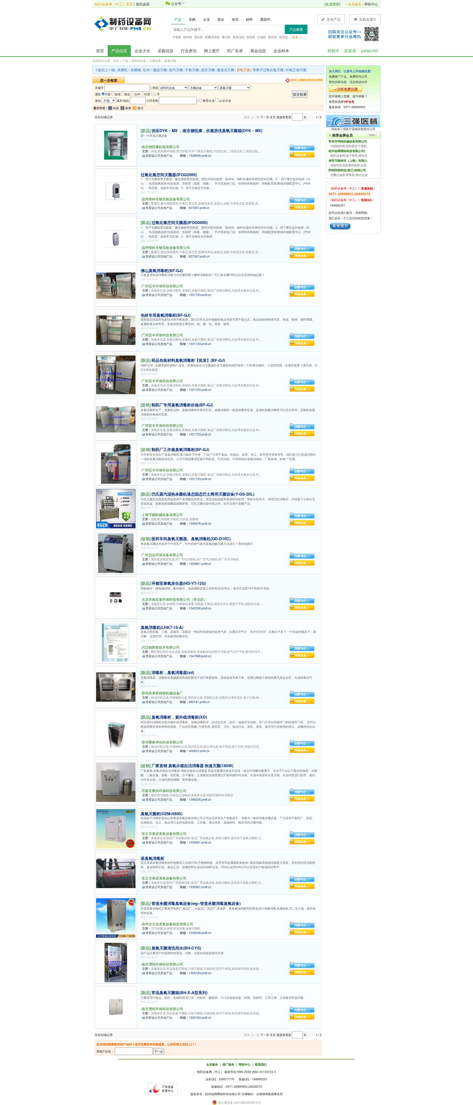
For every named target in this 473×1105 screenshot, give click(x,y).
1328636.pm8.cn (200, 155)
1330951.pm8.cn (200, 842)
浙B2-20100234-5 (264, 1072)
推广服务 (228, 1064)
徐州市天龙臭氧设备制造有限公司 (167, 923)
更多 (295, 37)
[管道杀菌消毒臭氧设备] (115, 917)
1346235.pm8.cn (200, 799)
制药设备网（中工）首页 (114, 3)
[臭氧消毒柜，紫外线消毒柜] (115, 733)
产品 (125, 60)
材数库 (333, 50)
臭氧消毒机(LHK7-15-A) (162, 627)
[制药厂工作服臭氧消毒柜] (115, 463)
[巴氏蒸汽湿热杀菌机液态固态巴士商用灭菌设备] (115, 508)
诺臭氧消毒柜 (152, 858)
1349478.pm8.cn (200, 523)
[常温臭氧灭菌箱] (115, 1006)
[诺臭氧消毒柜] (115, 873)
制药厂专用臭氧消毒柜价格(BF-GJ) (182, 405)
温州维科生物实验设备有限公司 (166, 198)
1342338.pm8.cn (200, 608)
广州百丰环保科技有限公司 (162, 285)
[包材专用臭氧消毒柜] (115, 330)
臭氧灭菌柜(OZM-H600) (161, 813)
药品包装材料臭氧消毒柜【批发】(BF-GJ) (188, 360)
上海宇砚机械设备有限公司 (162, 514)
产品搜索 (296, 29)
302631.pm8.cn (199, 751)
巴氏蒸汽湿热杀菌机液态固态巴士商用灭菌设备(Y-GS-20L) (203, 494)
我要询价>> (302, 148)
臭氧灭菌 (170, 60)
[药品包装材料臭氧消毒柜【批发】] (115, 374)
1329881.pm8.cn (200, 563)
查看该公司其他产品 (159, 155)
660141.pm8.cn (199, 702)
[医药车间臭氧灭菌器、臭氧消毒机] (115, 553)
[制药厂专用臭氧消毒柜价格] (115, 419)
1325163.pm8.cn (200, 973)
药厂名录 (235, 50)
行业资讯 (189, 50)
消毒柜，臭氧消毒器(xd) (173, 672)
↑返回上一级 (105, 69)
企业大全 (142, 50)
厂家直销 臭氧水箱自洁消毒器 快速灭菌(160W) (192, 765)
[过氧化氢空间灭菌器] (115, 191)
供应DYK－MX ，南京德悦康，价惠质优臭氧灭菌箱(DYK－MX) (207, 130)
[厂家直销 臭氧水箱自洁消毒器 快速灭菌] (115, 781)
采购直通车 (367, 19)
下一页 (264, 117)
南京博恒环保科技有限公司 (162, 964)
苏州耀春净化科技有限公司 (162, 742)
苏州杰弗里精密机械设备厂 (162, 693)
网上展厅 (212, 50)
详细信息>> (302, 155)
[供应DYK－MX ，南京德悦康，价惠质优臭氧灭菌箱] (115, 144)
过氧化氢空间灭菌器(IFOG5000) (180, 222)
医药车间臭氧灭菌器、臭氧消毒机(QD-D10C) (191, 538)
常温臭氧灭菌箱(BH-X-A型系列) (179, 992)
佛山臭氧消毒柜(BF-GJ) (162, 270)
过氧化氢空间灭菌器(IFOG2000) (169, 174)
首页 (100, 50)
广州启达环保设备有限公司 (162, 554)
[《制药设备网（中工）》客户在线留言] (340, 226)
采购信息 (165, 50)
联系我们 (261, 1064)
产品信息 (119, 50)
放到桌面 (143, 3)
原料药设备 (138, 60)
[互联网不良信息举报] (163, 1088)
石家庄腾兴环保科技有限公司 (164, 790)
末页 (273, 117)
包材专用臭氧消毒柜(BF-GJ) (165, 315)
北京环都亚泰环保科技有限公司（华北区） (174, 599)
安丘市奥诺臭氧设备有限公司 (164, 833)
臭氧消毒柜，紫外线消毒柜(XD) (179, 717)
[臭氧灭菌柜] (115, 828)
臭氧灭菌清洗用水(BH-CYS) (176, 948)
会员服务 (355, 3)
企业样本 (281, 50)
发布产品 (333, 19)
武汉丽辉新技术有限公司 (161, 647)
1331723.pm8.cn (200, 295)
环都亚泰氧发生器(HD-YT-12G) (179, 583)
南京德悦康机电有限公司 (161, 146)
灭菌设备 (155, 60)
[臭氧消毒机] (115, 642)
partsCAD (369, 50)
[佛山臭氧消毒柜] (115, 285)
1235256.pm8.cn (200, 933)
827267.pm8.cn (199, 208)
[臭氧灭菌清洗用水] (115, 962)
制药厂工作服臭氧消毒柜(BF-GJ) (180, 449)
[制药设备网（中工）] (124, 23)
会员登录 (332, 3)
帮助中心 (371, 3)
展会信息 (258, 50)
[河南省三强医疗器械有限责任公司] (353, 120)
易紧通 (350, 50)
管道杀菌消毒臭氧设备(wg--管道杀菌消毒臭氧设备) (196, 903)
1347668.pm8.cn (200, 656)
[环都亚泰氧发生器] (115, 597)
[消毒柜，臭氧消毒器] (115, 686)
